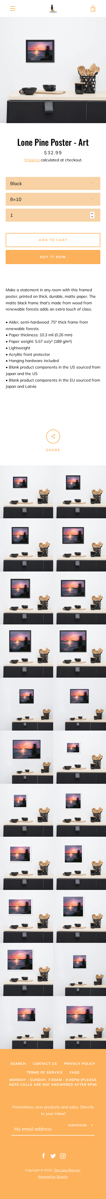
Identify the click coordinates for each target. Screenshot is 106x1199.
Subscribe (77, 1125)
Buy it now (53, 257)
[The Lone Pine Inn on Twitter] (53, 1155)
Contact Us (45, 1063)
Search (18, 1063)
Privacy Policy (80, 1063)
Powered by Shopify (53, 1177)
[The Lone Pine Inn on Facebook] (43, 1155)
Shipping (32, 159)
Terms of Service (45, 1072)
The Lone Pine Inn (67, 1170)
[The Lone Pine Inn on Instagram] (63, 1155)
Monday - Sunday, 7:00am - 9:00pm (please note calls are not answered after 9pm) (53, 1082)
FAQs (75, 1072)
